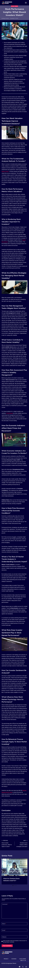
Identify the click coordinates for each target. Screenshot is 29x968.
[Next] (25, 871)
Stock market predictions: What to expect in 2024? (7, 843)
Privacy (6, 958)
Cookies (13, 958)
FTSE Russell (9, 413)
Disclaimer (22, 958)
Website (4, 937)
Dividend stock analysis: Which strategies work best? (21, 843)
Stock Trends (14, 6)
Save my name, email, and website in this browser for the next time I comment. (15, 941)
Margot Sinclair (6, 18)
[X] (23, 966)
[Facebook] (19, 966)
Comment (5, 904)
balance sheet (5, 171)
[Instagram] (26, 966)
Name (4, 923)
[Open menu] (25, 2)
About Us (23, 960)
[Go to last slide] (4, 871)
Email (4, 930)
